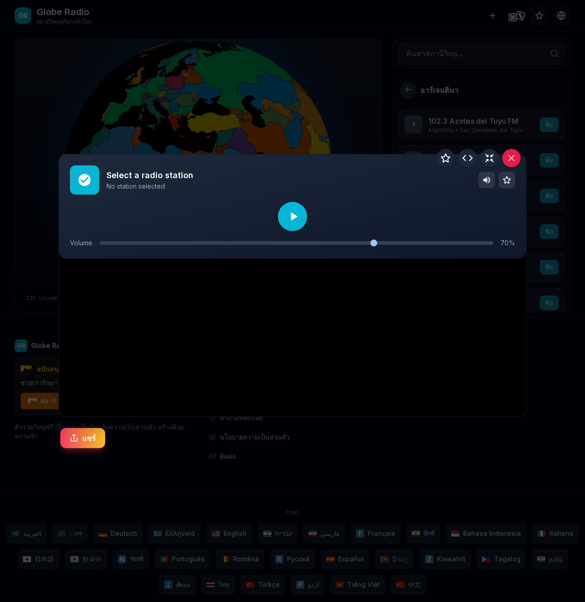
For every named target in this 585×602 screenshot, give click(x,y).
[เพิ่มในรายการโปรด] (445, 158)
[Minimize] (489, 158)
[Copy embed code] (467, 158)
